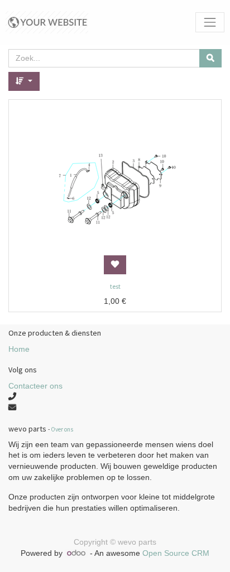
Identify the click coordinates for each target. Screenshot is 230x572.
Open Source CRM (175, 553)
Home (19, 349)
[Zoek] (210, 58)
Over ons (62, 429)
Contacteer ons (35, 385)
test (115, 286)
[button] (24, 81)
